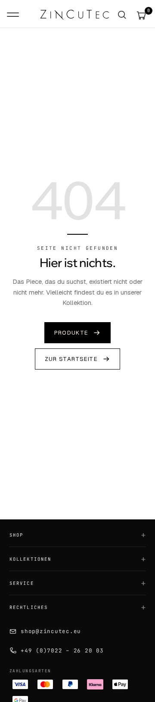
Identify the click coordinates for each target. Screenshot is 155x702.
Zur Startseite (71, 359)
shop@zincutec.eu (51, 631)
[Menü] (13, 14)
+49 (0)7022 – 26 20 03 (62, 650)
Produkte (71, 332)
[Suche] (122, 14)
